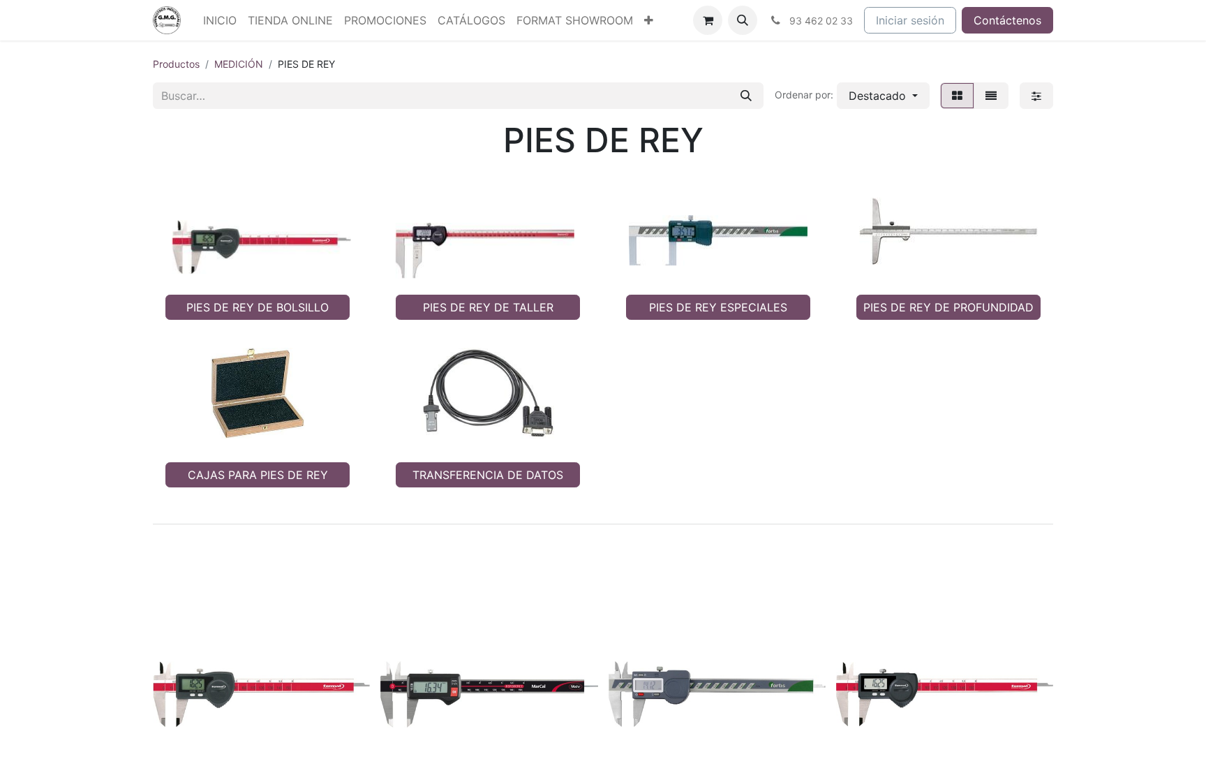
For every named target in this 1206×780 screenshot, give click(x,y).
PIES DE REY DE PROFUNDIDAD (948, 307)
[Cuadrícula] (957, 95)
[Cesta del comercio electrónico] (707, 20)
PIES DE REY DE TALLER (488, 307)
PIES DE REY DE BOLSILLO (257, 307)
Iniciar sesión (910, 20)
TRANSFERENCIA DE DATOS (487, 475)
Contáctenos (1007, 20)
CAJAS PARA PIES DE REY (258, 475)
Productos (176, 64)
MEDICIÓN (238, 64)
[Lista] (991, 95)
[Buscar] (746, 95)
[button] (742, 20)
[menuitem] (220, 20)
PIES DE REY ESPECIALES (718, 307)
